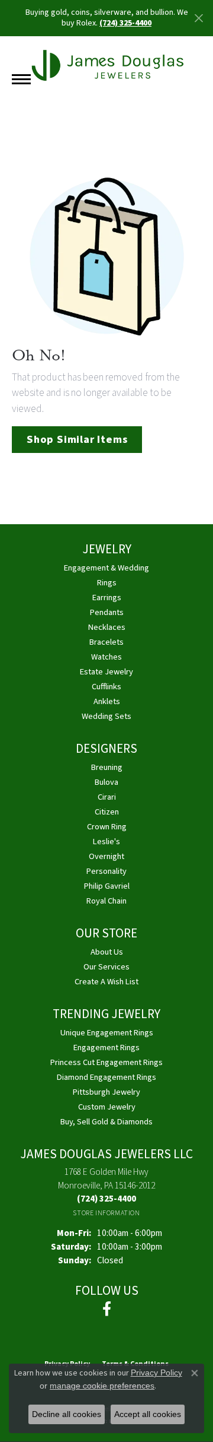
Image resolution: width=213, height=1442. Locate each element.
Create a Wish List (106, 981)
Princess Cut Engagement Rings (106, 1062)
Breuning (106, 767)
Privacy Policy (156, 1372)
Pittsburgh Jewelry (106, 1092)
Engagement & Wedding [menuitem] (106, 568)
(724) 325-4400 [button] (125, 23)
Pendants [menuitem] (107, 612)
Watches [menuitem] (106, 657)
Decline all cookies (66, 1414)
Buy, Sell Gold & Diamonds (106, 1121)
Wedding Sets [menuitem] (106, 716)
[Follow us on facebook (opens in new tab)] (106, 1309)
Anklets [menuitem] (106, 701)
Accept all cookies (147, 1414)
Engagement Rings (106, 1047)
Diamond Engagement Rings (106, 1077)
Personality (106, 871)
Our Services (106, 967)
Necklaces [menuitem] (106, 627)
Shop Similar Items (77, 439)
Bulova (106, 782)
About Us (107, 952)
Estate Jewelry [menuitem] (106, 671)
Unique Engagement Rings (106, 1032)
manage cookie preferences (102, 1385)
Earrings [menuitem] (106, 597)
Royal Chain (106, 901)
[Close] (198, 18)
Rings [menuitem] (107, 582)
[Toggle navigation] (21, 79)
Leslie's (106, 841)
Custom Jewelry (106, 1107)
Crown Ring (107, 826)
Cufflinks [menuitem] (106, 686)
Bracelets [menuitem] (106, 642)
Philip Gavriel (107, 886)
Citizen (107, 812)
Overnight (106, 856)
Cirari (107, 797)
